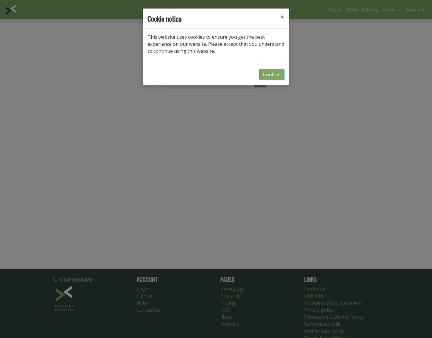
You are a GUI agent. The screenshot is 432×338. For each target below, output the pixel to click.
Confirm (272, 74)
